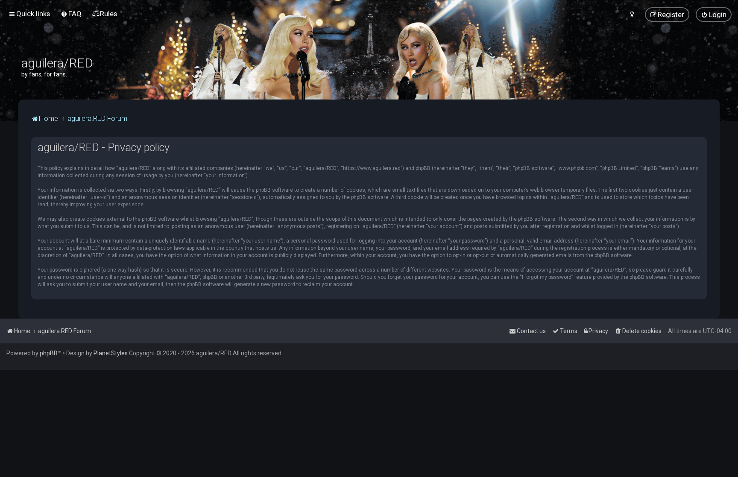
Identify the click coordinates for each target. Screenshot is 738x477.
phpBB (49, 353)
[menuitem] (71, 13)
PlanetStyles (111, 353)
